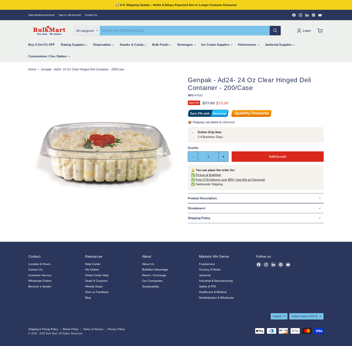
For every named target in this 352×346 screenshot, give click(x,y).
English (277, 316)
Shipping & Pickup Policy (43, 329)
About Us (148, 264)
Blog (88, 297)
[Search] (275, 30)
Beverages (185, 44)
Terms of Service (93, 329)
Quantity (193, 147)
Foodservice (207, 264)
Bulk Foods (161, 44)
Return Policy (71, 329)
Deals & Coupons (96, 280)
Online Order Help (97, 275)
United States (304, 316)
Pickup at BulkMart (208, 175)
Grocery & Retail (209, 269)
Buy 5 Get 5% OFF (41, 44)
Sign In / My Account (70, 15)
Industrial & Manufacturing (216, 280)
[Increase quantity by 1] (224, 156)
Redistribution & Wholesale (216, 297)
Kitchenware (247, 44)
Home (32, 69)
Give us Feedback (97, 292)
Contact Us (91, 15)
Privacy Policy (116, 329)
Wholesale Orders (40, 280)
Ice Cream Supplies (215, 44)
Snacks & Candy (132, 44)
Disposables (102, 44)
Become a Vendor (39, 286)
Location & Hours (39, 264)
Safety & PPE (207, 286)
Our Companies (152, 280)
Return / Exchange (154, 275)
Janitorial (205, 275)
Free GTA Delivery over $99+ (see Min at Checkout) (230, 179)
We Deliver (92, 269)
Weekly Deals (94, 286)
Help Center (93, 264)
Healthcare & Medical (213, 292)
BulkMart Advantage (155, 269)
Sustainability (150, 286)
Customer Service (39, 275)
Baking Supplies (73, 44)
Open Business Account (41, 15)
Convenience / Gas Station (48, 56)
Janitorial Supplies (279, 44)
